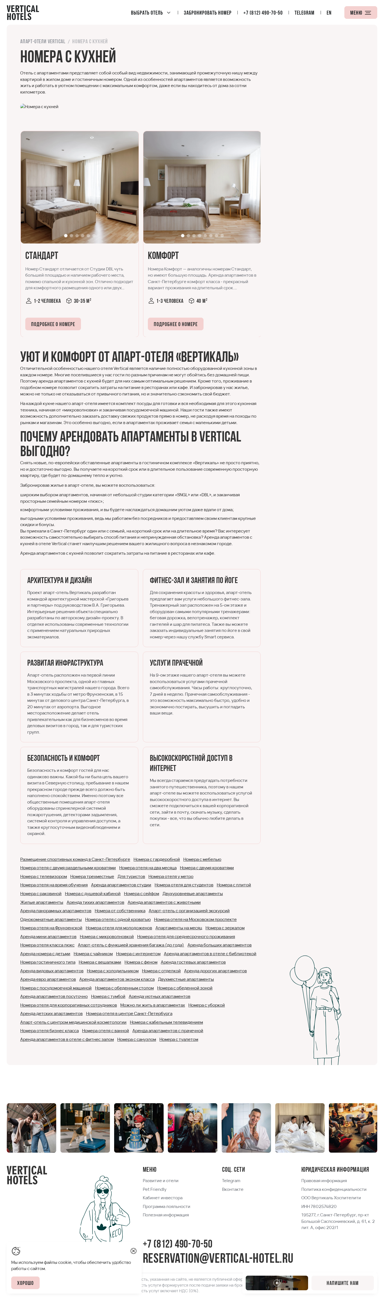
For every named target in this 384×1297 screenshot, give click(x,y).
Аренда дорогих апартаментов (215, 971)
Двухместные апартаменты (186, 979)
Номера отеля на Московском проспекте (195, 919)
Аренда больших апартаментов (220, 945)
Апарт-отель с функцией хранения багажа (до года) (131, 945)
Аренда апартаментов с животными (164, 902)
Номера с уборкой (206, 1005)
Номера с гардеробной (157, 859)
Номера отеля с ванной (105, 1031)
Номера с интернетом (138, 954)
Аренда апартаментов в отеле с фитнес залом (67, 1039)
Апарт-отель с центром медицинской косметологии (73, 1022)
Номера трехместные (92, 876)
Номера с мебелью (202, 859)
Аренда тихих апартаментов (95, 902)
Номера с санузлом (136, 1039)
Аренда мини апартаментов (48, 936)
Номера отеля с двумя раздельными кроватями (68, 868)
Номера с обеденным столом (124, 988)
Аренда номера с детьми (45, 954)
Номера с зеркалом (225, 928)
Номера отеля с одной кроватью (118, 919)
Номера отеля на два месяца (148, 868)
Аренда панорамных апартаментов (55, 911)
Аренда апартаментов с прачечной (167, 1031)
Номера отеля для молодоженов (119, 928)
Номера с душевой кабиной (93, 893)
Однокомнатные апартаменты (51, 919)
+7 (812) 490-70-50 (178, 1244)
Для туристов (131, 876)
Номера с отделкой (161, 971)
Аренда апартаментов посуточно (54, 996)
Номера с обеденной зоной (185, 988)
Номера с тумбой (108, 996)
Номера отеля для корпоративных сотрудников (68, 1005)
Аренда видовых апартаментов (51, 971)
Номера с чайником (93, 954)
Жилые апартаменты (41, 902)
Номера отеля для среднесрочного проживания (186, 936)
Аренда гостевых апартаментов (193, 962)
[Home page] (23, 12)
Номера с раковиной (41, 893)
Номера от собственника (120, 911)
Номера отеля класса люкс (47, 945)
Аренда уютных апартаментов (159, 996)
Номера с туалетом (178, 1039)
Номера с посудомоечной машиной (56, 988)
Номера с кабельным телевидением (166, 1022)
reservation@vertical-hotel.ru (218, 1259)
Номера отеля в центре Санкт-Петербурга (129, 1013)
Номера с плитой (234, 885)
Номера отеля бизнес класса (49, 1031)
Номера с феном (141, 962)
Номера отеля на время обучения (54, 885)
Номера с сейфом (141, 893)
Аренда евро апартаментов (48, 979)
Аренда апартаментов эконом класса (117, 979)
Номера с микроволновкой (107, 936)
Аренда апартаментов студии (121, 885)
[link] (80, 187)
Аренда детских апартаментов (51, 1013)
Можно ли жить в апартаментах (152, 1005)
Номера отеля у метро (170, 876)
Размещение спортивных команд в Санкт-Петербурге (75, 859)
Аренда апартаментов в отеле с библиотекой (210, 954)
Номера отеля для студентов (184, 885)
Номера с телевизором (43, 876)
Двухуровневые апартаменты (192, 893)
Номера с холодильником (113, 971)
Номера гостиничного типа (47, 962)
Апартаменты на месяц (178, 928)
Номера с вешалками (100, 962)
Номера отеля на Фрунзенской (51, 928)
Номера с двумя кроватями (207, 868)
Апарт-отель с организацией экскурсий (189, 911)
